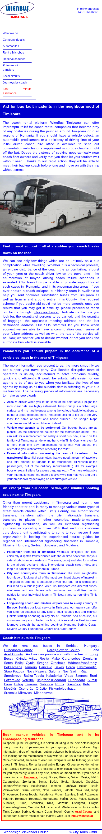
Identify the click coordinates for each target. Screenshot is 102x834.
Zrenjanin (90, 658)
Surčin (92, 680)
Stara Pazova (14, 671)
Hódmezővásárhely (82, 663)
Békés (59, 667)
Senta (8, 663)
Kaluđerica (54, 675)
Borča (70, 667)
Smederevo (12, 675)
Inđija (83, 671)
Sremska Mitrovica (18, 693)
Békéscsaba (13, 667)
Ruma (59, 684)
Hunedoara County (18, 650)
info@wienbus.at (88, 8)
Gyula (30, 663)
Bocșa (8, 658)
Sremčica (74, 684)
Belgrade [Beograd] (51, 680)
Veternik (28, 680)
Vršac (33, 658)
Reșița (44, 658)
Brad (93, 675)
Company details (14, 39)
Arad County (13, 654)
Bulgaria (50, 545)
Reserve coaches (14, 59)
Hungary (90, 646)
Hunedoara (76, 680)
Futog (18, 684)
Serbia (71, 646)
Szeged (42, 663)
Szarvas (31, 684)
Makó (55, 658)
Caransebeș (71, 658)
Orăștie (41, 688)
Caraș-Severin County (63, 650)
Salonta (54, 671)
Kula (86, 684)
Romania (33, 286)
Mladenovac (43, 693)
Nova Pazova (36, 671)
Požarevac (12, 680)
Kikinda (21, 658)
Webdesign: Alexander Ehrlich (26, 832)
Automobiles (11, 46)
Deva (8, 684)
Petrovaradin (87, 667)
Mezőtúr (10, 688)
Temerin (31, 667)
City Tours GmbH (85, 832)
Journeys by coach (15, 82)
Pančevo (45, 667)
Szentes (81, 675)
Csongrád (26, 688)
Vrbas (69, 675)
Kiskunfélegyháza (62, 688)
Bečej (19, 663)
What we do (10, 33)
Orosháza (58, 663)
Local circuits (11, 76)
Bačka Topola (34, 675)
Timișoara (13, 582)
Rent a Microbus (13, 52)
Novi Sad (69, 671)
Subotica (46, 684)
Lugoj (66, 560)
